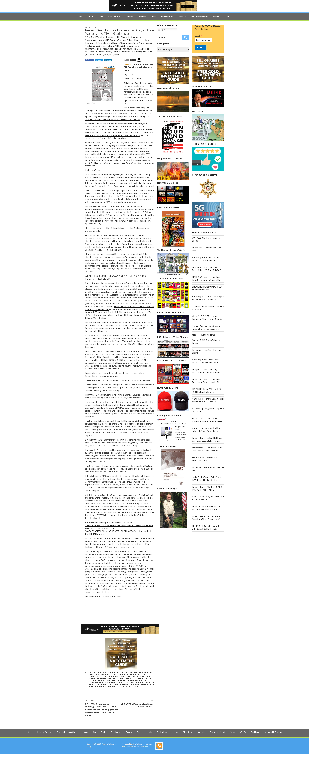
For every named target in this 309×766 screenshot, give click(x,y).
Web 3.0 (228, 17)
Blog (101, 17)
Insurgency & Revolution (96, 43)
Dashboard (255, 732)
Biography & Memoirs (131, 37)
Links (153, 17)
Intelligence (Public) (123, 678)
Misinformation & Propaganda (99, 49)
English (163, 30)
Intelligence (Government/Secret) (124, 43)
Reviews (182, 17)
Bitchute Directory (44, 732)
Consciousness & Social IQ (97, 40)
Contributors (114, 17)
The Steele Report (199, 17)
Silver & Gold (188, 732)
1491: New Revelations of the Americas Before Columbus (115, 163)
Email (198, 36)
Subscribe (202, 732)
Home (80, 17)
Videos (216, 17)
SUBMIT (201, 47)
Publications (167, 17)
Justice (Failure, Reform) (103, 46)
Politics (145, 49)
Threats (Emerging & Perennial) (127, 52)
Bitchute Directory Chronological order (72, 732)
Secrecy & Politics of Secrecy (98, 52)
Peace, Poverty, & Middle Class (127, 49)
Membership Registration (274, 732)
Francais (142, 17)
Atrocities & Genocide (110, 37)
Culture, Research (135, 40)
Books (103, 732)
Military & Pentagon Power (127, 46)
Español (129, 17)
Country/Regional (118, 40)
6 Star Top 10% (92, 37)
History (147, 40)
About (91, 17)
